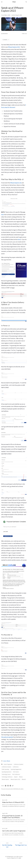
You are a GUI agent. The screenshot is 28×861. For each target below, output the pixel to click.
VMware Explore (5, 779)
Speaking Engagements (16, 769)
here (2, 214)
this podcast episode (7, 737)
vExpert (15, 777)
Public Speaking (5, 769)
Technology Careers (6, 774)
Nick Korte (5, 33)
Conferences (15, 767)
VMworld (24, 779)
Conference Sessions (6, 767)
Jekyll (19, 858)
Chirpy (12, 858)
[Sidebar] (2, 1)
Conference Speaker (18, 764)
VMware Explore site (15, 183)
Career (4, 761)
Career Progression (8, 764)
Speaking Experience (6, 772)
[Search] (26, 1)
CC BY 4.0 (15, 789)
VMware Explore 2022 (14, 47)
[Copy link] (12, 785)
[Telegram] (10, 785)
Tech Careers (16, 772)
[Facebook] (8, 785)
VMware (8, 761)
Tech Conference (16, 774)
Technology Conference (7, 777)
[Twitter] (6, 785)
